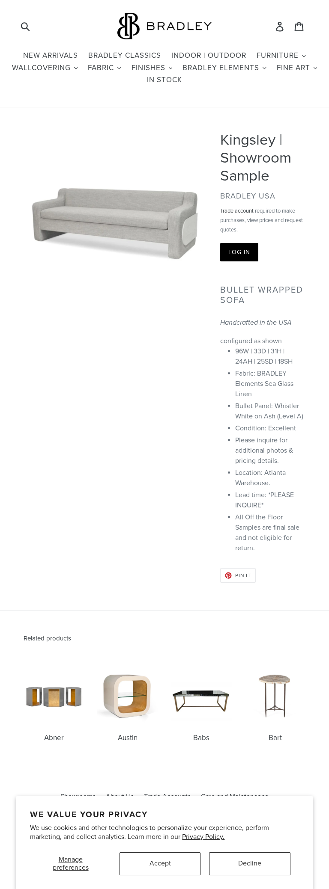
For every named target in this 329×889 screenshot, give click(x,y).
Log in (239, 252)
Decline (249, 863)
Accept (160, 863)
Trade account (237, 210)
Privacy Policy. (203, 837)
